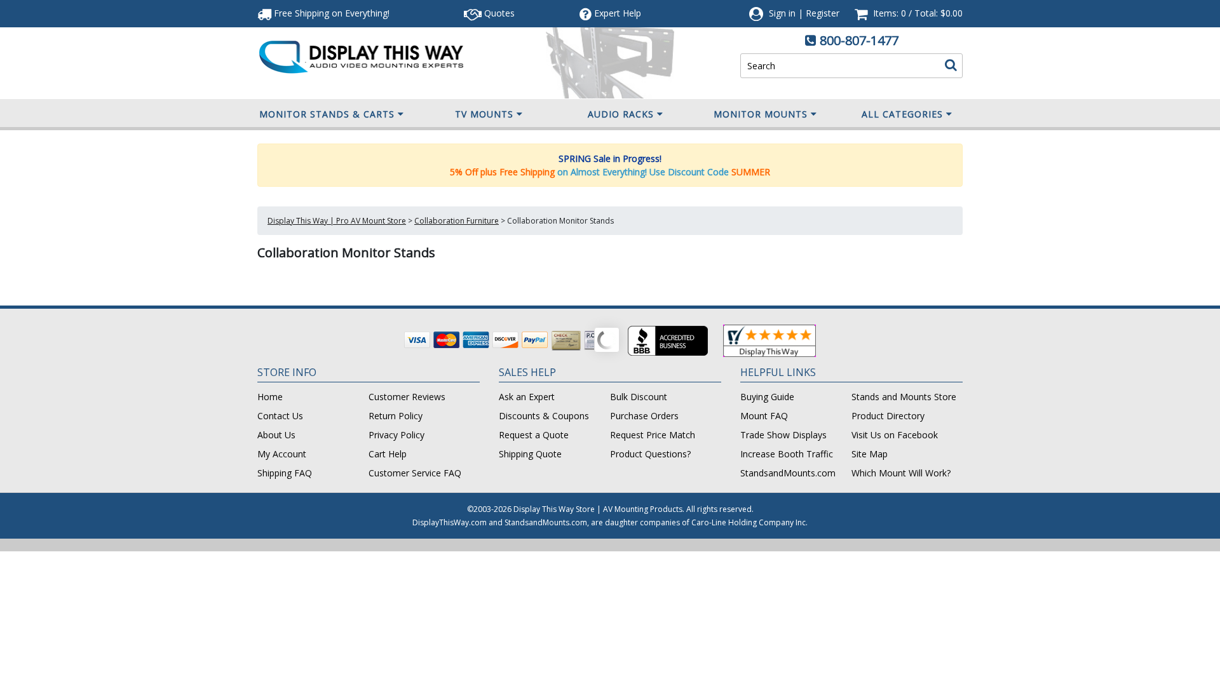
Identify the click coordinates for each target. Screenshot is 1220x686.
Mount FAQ (764, 416)
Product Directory (888, 416)
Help (617, 13)
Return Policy (396, 416)
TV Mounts (484, 114)
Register (822, 13)
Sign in (782, 13)
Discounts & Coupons (544, 416)
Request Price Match (652, 435)
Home (270, 397)
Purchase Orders (644, 416)
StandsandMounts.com (788, 473)
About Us (276, 435)
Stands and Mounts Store (903, 397)
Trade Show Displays (783, 435)
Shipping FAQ (284, 473)
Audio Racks (621, 114)
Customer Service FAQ (415, 473)
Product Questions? (650, 454)
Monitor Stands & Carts (327, 114)
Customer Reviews (407, 397)
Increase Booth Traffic (786, 454)
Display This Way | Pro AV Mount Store (337, 220)
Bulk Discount (638, 397)
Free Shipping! (330, 13)
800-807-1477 (859, 40)
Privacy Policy (396, 435)
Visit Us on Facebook (894, 435)
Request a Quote (534, 435)
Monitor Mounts (761, 114)
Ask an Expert (527, 397)
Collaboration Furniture (456, 220)
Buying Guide (767, 397)
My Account (281, 454)
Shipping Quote (530, 454)
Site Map (869, 454)
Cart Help (388, 454)
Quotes (498, 13)
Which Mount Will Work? (901, 473)
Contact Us (280, 416)
